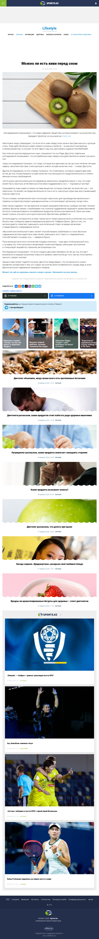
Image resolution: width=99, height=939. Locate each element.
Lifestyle (49, 28)
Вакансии (25, 899)
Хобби (66, 34)
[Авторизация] (96, 3)
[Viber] (29, 286)
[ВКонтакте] (16, 286)
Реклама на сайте (59, 899)
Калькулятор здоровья (82, 34)
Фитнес (11, 34)
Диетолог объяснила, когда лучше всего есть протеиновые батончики (49, 378)
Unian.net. (66, 136)
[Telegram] (39, 286)
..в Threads (12, 296)
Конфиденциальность (77, 899)
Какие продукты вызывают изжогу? (49, 489)
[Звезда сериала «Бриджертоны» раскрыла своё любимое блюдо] (49, 548)
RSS (50, 905)
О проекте (15, 899)
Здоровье (40, 34)
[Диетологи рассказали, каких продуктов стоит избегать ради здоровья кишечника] (49, 400)
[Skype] (36, 286)
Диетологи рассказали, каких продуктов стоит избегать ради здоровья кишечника (49, 415)
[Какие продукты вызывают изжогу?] (49, 474)
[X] (26, 286)
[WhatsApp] (33, 286)
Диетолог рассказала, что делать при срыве (49, 527)
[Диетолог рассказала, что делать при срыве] (49, 511)
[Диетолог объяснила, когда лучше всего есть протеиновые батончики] (49, 362)
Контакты (35, 899)
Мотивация (29, 34)
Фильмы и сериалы (53, 34)
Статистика (45, 899)
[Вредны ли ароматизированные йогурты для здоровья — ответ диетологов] (49, 585)
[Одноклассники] (19, 286)
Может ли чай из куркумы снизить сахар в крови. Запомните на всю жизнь (39, 272)
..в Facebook (59, 296)
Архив (90, 899)
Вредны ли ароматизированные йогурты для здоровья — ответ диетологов (49, 601)
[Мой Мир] (22, 286)
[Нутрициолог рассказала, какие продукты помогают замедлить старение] (49, 437)
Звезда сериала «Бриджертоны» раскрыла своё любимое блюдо (49, 564)
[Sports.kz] (49, 3)
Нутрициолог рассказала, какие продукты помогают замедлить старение (49, 452)
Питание (19, 34)
